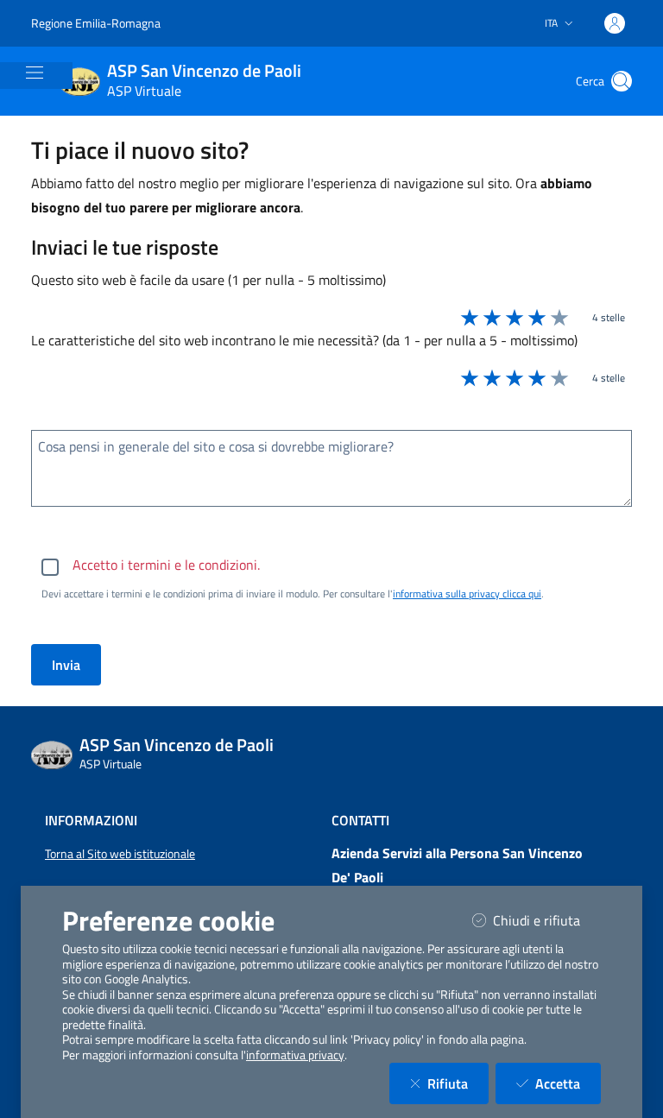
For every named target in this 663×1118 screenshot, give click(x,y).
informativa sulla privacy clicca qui (467, 593)
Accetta (568, 1083)
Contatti (360, 820)
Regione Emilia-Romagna (96, 23)
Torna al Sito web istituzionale (120, 853)
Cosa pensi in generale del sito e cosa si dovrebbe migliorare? (216, 446)
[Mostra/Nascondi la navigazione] (34, 72)
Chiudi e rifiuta (547, 920)
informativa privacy (295, 1054)
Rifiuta (458, 1083)
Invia (66, 664)
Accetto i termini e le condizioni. (166, 564)
